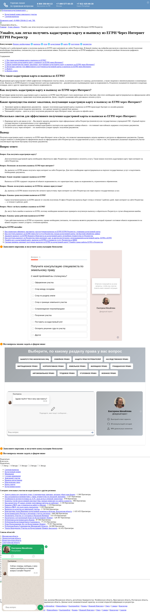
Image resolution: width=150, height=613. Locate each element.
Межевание (9, 474)
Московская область (10, 536)
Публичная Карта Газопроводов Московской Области (26, 526)
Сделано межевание (13, 476)
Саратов (123, 610)
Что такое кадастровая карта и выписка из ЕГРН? (25, 60)
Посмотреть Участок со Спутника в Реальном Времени (27, 516)
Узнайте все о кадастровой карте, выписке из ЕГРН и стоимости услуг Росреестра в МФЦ (41, 240)
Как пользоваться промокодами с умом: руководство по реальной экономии (35, 497)
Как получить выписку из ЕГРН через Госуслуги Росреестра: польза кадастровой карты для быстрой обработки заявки (52, 234)
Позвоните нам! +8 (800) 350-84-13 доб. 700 (17, 20)
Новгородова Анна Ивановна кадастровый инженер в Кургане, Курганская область (38, 511)
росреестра (87, 44)
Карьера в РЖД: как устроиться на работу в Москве (25, 505)
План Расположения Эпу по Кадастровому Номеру (25, 524)
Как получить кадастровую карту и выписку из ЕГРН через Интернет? (34, 62)
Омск (107, 606)
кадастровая (55, 44)
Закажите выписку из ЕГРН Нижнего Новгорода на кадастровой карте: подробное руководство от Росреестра (49, 236)
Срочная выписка (12, 16)
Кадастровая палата (12, 487)
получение (75, 44)
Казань (84, 606)
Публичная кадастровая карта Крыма (19, 520)
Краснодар (123, 606)
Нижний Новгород (96, 606)
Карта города (10, 484)
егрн (45, 44)
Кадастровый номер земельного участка (21, 14)
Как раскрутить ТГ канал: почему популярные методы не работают (32, 503)
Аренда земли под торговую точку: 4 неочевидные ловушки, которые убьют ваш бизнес (40, 494)
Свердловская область (11, 543)
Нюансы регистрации (13, 480)
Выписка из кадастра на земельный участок (22, 509)
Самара (114, 606)
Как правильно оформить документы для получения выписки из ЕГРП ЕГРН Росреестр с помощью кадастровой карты (52, 232)
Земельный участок (12, 478)
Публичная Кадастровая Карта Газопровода (22, 522)
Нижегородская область (11, 540)
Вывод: (8, 69)
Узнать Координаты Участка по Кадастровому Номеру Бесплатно (31, 528)
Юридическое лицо (12, 482)
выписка (36, 44)
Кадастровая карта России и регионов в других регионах (28, 513)
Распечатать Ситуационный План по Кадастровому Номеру (29, 518)
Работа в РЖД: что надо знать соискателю (21, 507)
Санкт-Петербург (47, 606)
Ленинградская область (11, 538)
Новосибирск (61, 606)
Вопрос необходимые (21, 44)
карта (65, 44)
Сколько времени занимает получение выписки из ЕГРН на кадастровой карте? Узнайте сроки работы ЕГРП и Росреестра (54, 242)
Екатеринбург (74, 606)
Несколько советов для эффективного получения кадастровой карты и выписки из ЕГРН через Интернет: (48, 67)
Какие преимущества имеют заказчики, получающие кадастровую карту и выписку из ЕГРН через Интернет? (50, 64)
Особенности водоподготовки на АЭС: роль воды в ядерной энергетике (34, 499)
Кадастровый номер (13, 472)
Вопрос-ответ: (11, 71)
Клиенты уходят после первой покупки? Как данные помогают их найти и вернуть (38, 501)
